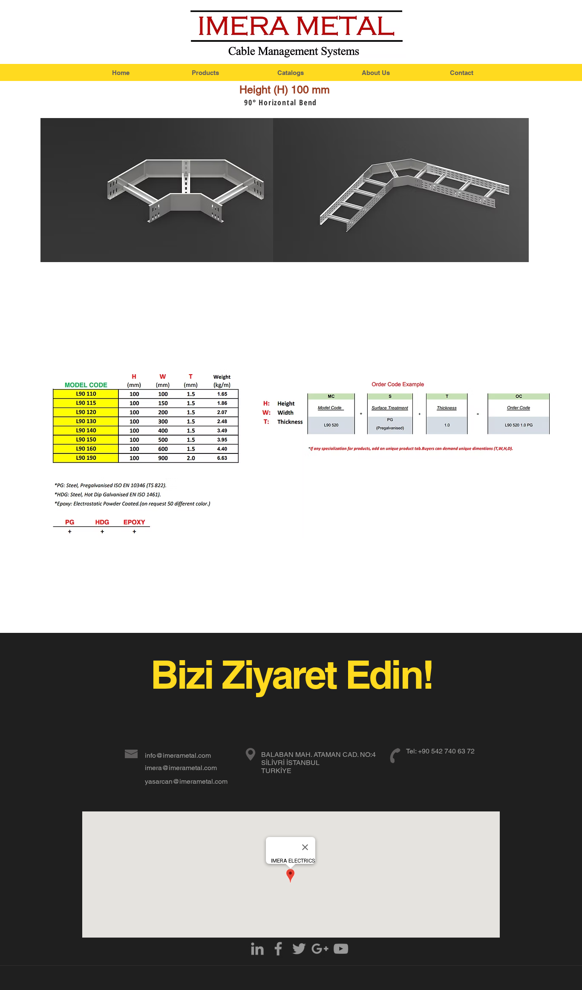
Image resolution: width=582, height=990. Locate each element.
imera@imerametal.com (181, 768)
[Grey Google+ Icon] (320, 949)
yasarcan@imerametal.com (186, 781)
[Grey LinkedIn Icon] (257, 949)
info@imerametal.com (178, 755)
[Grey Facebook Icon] (278, 949)
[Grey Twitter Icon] (299, 949)
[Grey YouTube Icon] (341, 949)
